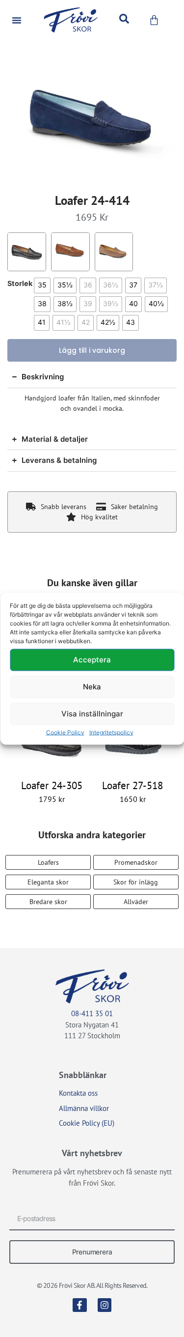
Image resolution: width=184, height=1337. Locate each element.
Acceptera (92, 659)
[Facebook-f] (80, 1305)
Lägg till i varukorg (92, 350)
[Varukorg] (154, 20)
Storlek (19, 283)
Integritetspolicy (111, 732)
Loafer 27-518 (132, 785)
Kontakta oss (78, 1093)
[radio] (42, 285)
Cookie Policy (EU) (86, 1123)
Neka (92, 686)
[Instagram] (105, 1305)
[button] (16, 20)
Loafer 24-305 (51, 785)
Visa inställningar (92, 713)
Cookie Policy (65, 732)
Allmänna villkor (84, 1108)
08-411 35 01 (92, 1013)
